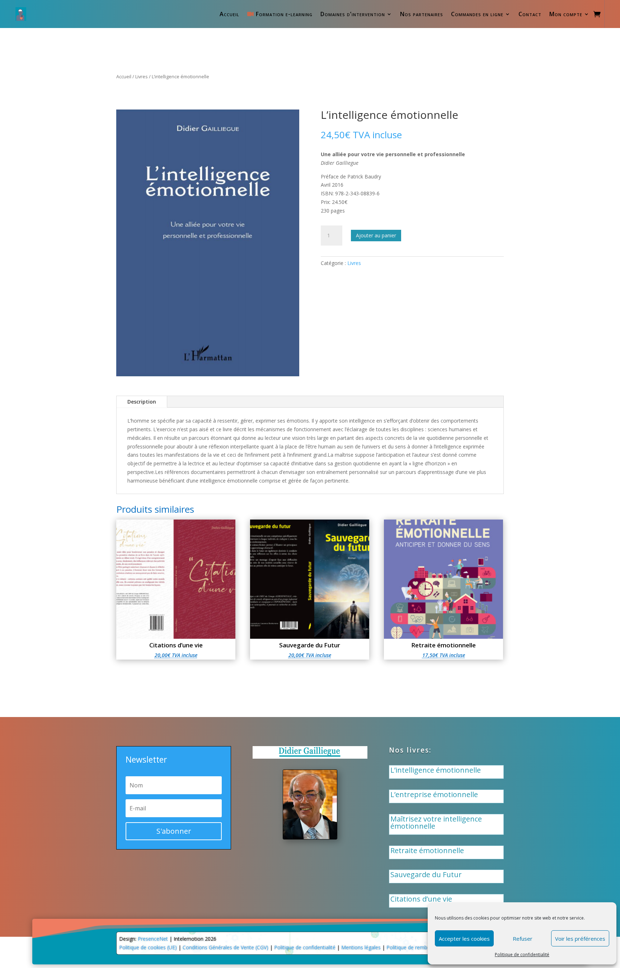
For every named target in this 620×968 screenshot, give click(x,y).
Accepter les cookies (464, 938)
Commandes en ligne (477, 14)
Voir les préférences (580, 938)
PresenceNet (153, 938)
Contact (529, 14)
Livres (141, 76)
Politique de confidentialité (522, 954)
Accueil (229, 14)
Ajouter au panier (376, 235)
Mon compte (565, 14)
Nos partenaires (421, 14)
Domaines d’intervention (352, 14)
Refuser (522, 938)
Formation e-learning (283, 14)
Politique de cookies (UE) (148, 947)
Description (141, 401)
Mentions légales (361, 947)
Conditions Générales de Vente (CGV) (225, 947)
